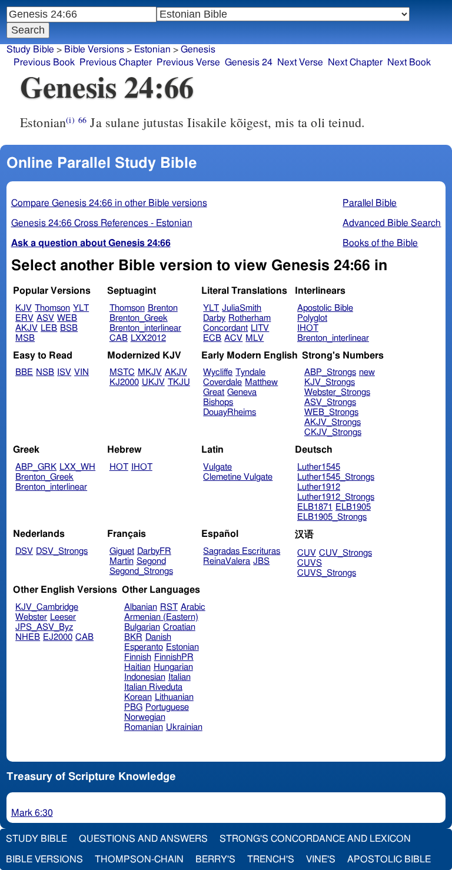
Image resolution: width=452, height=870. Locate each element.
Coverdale (222, 382)
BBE (24, 372)
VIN (81, 372)
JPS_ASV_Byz (44, 627)
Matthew (261, 382)
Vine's (320, 859)
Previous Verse (188, 62)
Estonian (182, 647)
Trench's (270, 859)
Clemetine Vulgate (237, 477)
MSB (25, 338)
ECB (212, 338)
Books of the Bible (380, 243)
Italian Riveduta (153, 687)
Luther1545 (318, 467)
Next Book (409, 62)
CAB (118, 338)
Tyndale (250, 372)
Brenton (163, 308)
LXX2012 (148, 338)
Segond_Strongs (141, 571)
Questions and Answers (143, 839)
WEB (67, 318)
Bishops (218, 402)
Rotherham (249, 318)
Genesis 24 (248, 62)
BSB (69, 328)
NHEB (27, 637)
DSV (24, 551)
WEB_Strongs (331, 412)
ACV (233, 338)
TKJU (179, 382)
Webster (31, 617)
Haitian (137, 667)
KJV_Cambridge (46, 607)
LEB (49, 328)
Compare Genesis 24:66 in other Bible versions (109, 203)
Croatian (179, 627)
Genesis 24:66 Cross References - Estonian (101, 223)
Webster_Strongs (337, 392)
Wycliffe (217, 372)
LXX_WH (77, 467)
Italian (179, 677)
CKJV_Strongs (332, 432)
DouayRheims (229, 412)
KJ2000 (124, 382)
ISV (64, 372)
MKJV (150, 372)
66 (82, 119)
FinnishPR (174, 657)
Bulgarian (142, 627)
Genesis (198, 49)
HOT (118, 467)
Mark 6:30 (32, 813)
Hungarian (173, 667)
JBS (261, 561)
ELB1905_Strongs (332, 517)
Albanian (140, 607)
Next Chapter (355, 62)
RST (169, 607)
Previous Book (44, 62)
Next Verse (300, 62)
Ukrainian (184, 727)
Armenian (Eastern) (161, 617)
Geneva (242, 392)
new (367, 372)
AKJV (26, 328)
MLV (254, 338)
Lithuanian (174, 697)
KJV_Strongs (329, 382)
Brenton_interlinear (145, 328)
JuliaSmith (241, 308)
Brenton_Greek (138, 318)
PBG (133, 707)
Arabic (193, 607)
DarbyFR (154, 551)
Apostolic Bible (389, 859)
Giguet (121, 551)
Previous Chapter (115, 62)
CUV (306, 553)
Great (213, 392)
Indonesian (144, 677)
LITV (260, 328)
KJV (23, 308)
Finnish (137, 657)
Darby (214, 318)
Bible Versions (94, 49)
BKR (133, 637)
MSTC (122, 372)
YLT (81, 308)
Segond (151, 561)
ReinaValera (226, 561)
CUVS (309, 563)
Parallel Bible (370, 203)
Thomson (52, 308)
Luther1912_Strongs (335, 497)
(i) (70, 119)
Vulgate (217, 467)
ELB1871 (315, 507)
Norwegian (144, 717)
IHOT (307, 328)
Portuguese (167, 707)
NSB (45, 372)
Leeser (63, 617)
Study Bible (30, 49)
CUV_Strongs (345, 553)
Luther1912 (318, 487)
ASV (45, 318)
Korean (138, 697)
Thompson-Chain (139, 859)
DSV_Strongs (62, 551)
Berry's (215, 859)
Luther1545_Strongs (335, 477)
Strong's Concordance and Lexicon (315, 839)
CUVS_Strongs (326, 573)
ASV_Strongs (330, 402)
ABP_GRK (35, 467)
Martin (121, 561)
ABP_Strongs (330, 372)
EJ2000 (57, 637)
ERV (24, 318)
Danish (158, 637)
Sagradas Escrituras (241, 551)
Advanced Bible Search (392, 223)
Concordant (225, 328)
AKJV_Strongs (332, 422)
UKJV (153, 382)
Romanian (143, 727)
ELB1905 (353, 507)
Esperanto (143, 647)
